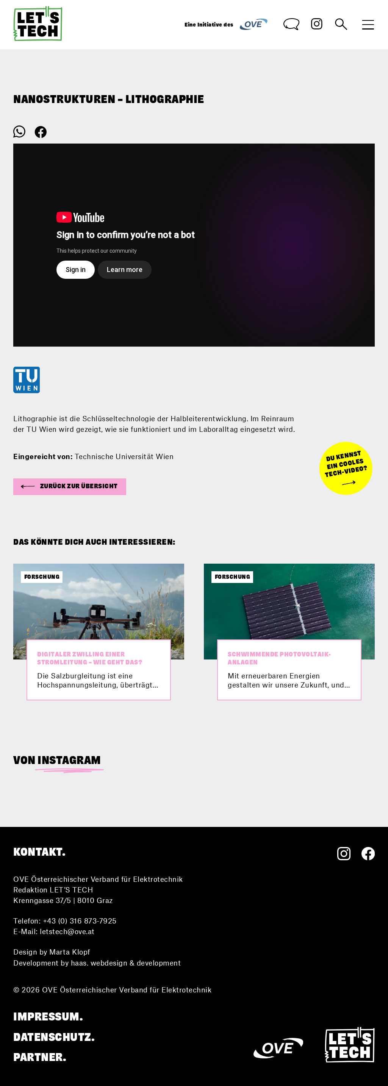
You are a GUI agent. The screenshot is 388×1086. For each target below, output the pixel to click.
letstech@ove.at (67, 931)
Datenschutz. (54, 1037)
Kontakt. (39, 852)
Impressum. (48, 1017)
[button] (69, 486)
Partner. (39, 1057)
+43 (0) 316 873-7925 (80, 921)
